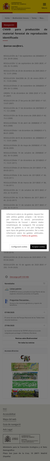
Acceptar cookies (38, 247)
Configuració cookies (19, 247)
